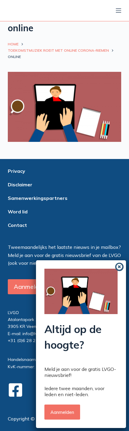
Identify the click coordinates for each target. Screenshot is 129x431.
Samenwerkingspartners (38, 198)
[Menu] (118, 10)
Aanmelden (62, 412)
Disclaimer (20, 185)
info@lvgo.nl (34, 333)
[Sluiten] (119, 267)
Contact (17, 225)
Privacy (16, 171)
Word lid (18, 212)
